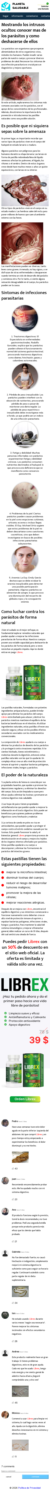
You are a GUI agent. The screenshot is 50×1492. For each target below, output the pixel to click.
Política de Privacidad (29, 1487)
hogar (5, 16)
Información (17, 16)
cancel (8, 1477)
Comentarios (32, 16)
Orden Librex (25, 1099)
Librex (19, 652)
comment (35, 1477)
